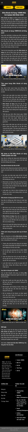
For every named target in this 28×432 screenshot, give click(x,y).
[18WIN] (14, 2)
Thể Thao (19, 368)
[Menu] (2, 2)
